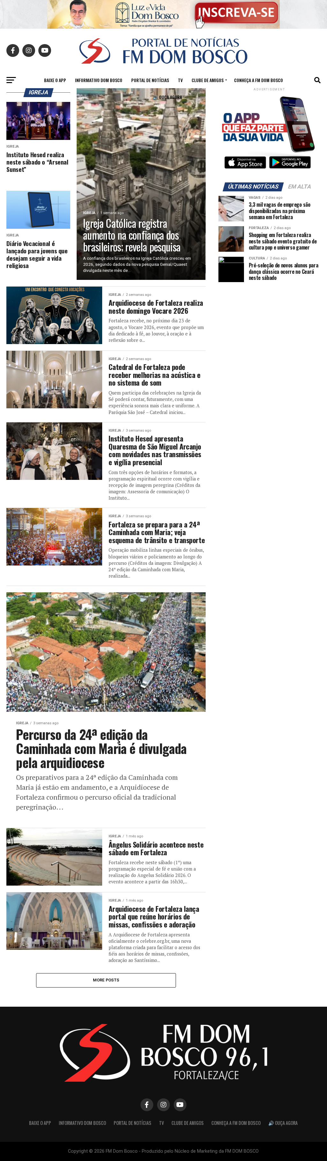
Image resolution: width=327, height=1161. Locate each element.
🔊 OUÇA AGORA (167, 97)
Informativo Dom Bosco (98, 80)
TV (180, 80)
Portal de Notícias (150, 80)
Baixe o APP (55, 80)
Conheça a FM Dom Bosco (258, 80)
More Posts (106, 980)
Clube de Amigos (208, 80)
